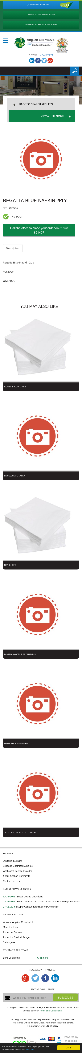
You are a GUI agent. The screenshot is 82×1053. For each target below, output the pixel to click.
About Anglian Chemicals (16, 876)
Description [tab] (12, 248)
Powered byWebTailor (71, 1039)
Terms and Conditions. (50, 1010)
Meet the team (10, 927)
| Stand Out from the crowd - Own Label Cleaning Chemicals (48, 901)
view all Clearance (53, 116)
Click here (42, 957)
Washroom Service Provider (17, 871)
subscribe (65, 998)
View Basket (46, 55)
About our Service (12, 932)
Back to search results (36, 104)
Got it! (68, 1047)
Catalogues (9, 942)
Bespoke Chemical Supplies (18, 865)
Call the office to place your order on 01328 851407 (39, 230)
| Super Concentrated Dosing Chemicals (37, 906)
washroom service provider (41, 24)
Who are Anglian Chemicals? (18, 922)
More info (30, 1049)
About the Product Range (16, 937)
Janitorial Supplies (12, 861)
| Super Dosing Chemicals (29, 896)
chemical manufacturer (41, 14)
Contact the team (12, 881)
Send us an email (12, 957)
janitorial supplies (38, 4)
